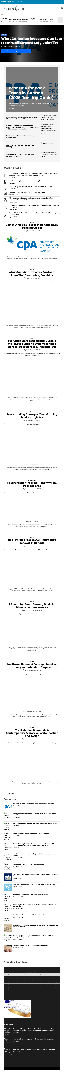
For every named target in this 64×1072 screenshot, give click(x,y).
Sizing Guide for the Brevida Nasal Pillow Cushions (31, 834)
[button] (59, 20)
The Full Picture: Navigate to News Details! (16, 51)
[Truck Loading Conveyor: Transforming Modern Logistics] (32, 443)
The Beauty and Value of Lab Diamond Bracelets (30, 945)
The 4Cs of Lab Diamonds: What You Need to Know (31, 915)
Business (4, 35)
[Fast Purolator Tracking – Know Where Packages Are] (32, 506)
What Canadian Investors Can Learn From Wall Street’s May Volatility (21, 118)
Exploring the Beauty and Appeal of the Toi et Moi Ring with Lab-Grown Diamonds (36, 926)
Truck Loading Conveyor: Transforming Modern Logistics (46, 21)
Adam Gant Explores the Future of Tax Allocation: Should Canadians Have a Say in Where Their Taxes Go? (33, 844)
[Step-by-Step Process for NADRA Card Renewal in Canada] (32, 567)
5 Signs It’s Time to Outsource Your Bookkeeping (27, 192)
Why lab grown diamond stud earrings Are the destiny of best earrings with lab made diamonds (31, 199)
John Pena (29, 489)
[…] (25, 105)
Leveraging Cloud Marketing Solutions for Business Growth (34, 884)
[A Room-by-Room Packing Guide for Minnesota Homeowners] (32, 629)
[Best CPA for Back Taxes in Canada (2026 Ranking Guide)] (32, 244)
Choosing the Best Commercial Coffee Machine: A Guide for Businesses (34, 905)
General (32, 338)
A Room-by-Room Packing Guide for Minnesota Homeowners (32, 605)
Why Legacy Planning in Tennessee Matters (28, 864)
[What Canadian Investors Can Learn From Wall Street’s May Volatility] (32, 302)
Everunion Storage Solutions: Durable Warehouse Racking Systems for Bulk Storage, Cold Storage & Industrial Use (22, 127)
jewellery (32, 661)
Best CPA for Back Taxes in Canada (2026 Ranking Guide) (31, 93)
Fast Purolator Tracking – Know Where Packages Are (20, 146)
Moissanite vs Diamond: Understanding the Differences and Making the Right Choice (34, 936)
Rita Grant (11, 46)
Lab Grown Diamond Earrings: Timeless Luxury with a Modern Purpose (32, 665)
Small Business (32, 480)
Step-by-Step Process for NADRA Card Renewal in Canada (20, 155)
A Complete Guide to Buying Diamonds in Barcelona (31, 895)
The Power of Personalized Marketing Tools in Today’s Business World (35, 875)
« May (31, 994)
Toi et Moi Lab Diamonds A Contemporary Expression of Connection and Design (32, 733)
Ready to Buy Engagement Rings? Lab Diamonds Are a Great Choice (35, 855)
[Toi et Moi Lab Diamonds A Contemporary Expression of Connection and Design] (32, 760)
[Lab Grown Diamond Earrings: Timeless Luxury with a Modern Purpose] (32, 691)
